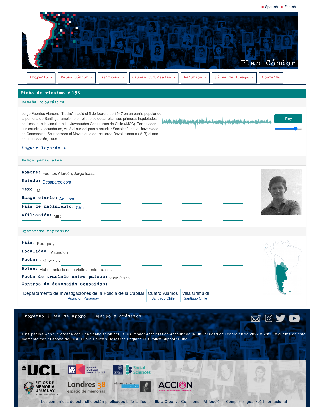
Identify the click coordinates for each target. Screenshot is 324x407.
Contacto (271, 77)
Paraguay (91, 298)
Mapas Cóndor (75, 77)
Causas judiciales (152, 77)
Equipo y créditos (117, 316)
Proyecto (40, 77)
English (290, 6)
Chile (81, 207)
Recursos (194, 77)
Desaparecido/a (57, 182)
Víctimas (111, 77)
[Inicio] (162, 40)
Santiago (158, 298)
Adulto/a (66, 199)
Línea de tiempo (233, 77)
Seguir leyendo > (44, 148)
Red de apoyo (69, 316)
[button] (281, 192)
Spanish (271, 6)
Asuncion (75, 298)
